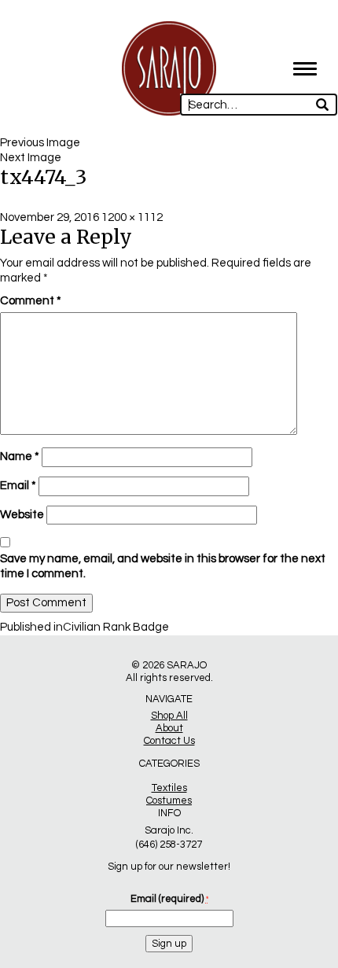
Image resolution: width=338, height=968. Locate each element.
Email (18, 485)
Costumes (169, 800)
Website (22, 515)
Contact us (169, 740)
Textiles (169, 787)
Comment (30, 301)
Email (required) (169, 898)
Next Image (30, 158)
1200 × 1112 (132, 217)
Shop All (169, 715)
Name (19, 456)
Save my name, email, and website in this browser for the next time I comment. (162, 566)
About (169, 728)
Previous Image (40, 143)
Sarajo (187, 665)
